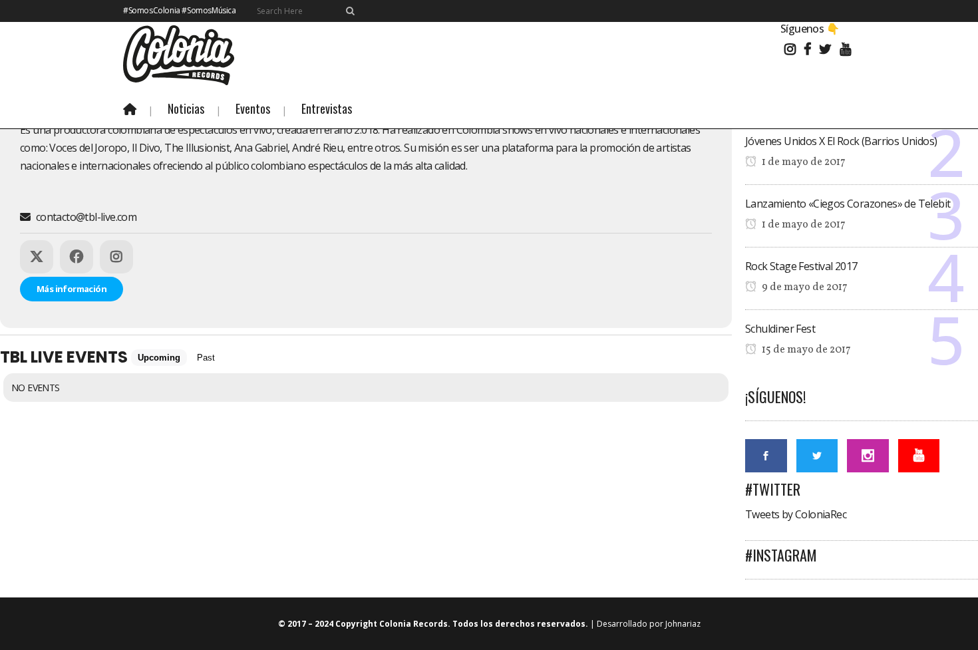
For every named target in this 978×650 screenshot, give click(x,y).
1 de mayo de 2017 (803, 162)
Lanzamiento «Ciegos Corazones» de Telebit (847, 203)
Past (206, 358)
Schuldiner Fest (780, 328)
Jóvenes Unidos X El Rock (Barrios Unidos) (841, 141)
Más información (71, 289)
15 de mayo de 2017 (805, 350)
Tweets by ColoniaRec (795, 514)
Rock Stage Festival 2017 (801, 266)
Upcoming (159, 358)
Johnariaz (683, 623)
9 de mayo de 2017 (804, 287)
